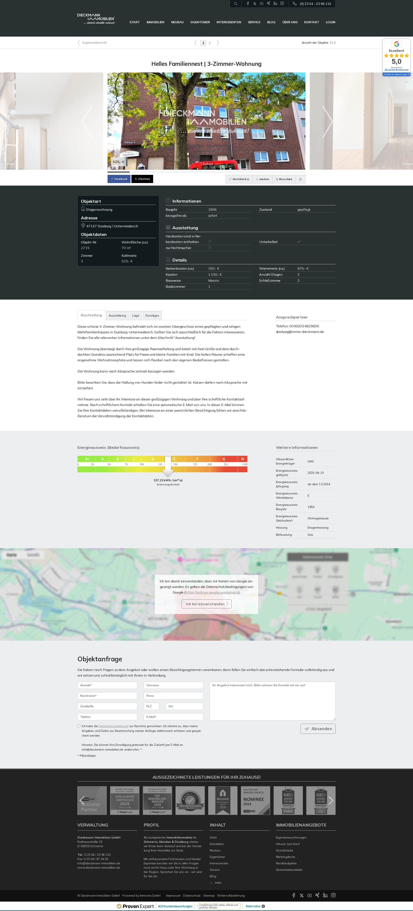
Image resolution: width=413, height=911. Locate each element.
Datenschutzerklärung (113, 726)
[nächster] (331, 800)
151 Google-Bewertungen (397, 69)
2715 (85, 248)
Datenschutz (192, 895)
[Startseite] (96, 19)
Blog (271, 22)
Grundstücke (284, 850)
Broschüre (286, 179)
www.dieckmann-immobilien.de (98, 867)
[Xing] (268, 3)
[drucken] (300, 179)
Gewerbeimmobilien (289, 870)
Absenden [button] (321, 728)
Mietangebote (285, 857)
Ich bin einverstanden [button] (205, 604)
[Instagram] (282, 3)
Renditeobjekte (286, 863)
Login (330, 22)
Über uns (289, 22)
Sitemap (208, 895)
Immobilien (155, 22)
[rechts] (217, 42)
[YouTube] (262, 3)
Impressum (173, 895)
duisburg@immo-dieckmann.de (300, 331)
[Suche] (236, 4)
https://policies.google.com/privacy (212, 592)
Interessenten (229, 22)
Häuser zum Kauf (288, 844)
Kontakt (311, 22)
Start (134, 22)
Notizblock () (240, 179)
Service (254, 22)
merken (264, 179)
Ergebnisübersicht (94, 43)
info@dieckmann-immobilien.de (98, 863)
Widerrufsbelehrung (231, 895)
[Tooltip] (408, 74)
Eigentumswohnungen (291, 837)
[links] (195, 42)
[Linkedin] (275, 3)
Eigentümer (200, 22)
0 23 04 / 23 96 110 (97, 855)
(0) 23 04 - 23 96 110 (315, 4)
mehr (218, 883)
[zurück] (82, 800)
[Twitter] (255, 3)
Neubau (177, 22)
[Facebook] (248, 3)
